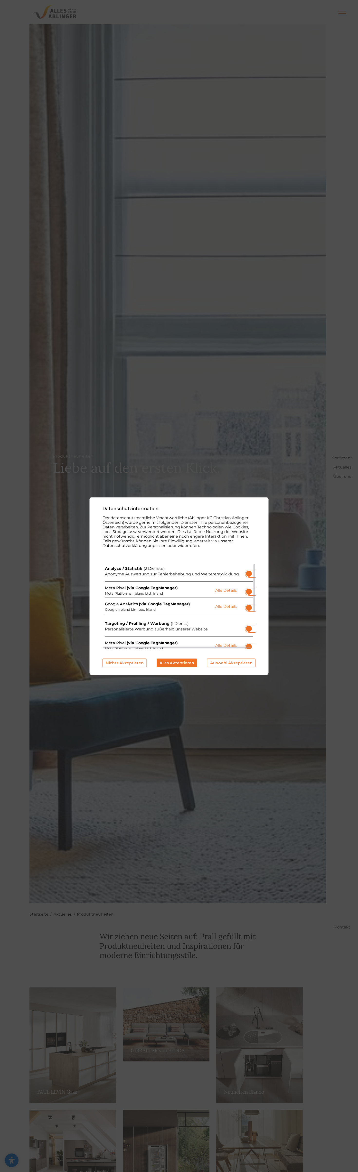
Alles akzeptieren (177, 662)
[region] (179, 606)
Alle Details (226, 590)
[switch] (249, 572)
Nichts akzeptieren (125, 662)
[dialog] (179, 586)
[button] (249, 573)
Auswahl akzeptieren (231, 662)
